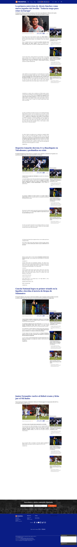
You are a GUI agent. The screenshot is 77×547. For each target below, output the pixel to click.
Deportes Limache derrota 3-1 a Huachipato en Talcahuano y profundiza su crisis (55, 39)
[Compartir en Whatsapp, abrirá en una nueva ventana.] (42, 33)
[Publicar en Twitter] (39, 33)
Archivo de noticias (37, 518)
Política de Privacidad (29, 519)
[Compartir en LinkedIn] (44, 33)
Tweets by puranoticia (54, 515)
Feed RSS (28, 518)
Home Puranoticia (37, 517)
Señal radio (46, 1)
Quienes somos (29, 517)
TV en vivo (39, 1)
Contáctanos (16, 520)
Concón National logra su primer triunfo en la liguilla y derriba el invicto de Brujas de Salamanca (55, 59)
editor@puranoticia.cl (18, 519)
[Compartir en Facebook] (41, 33)
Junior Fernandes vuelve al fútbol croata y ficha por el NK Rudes (55, 78)
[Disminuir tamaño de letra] (54, 1)
